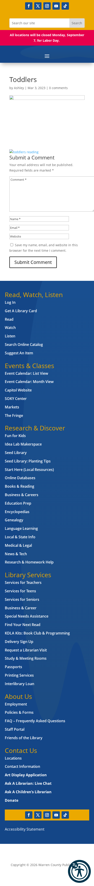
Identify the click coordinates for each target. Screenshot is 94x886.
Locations (13, 758)
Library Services (28, 574)
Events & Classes (29, 365)
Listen (10, 336)
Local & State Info (20, 536)
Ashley (19, 88)
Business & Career (21, 607)
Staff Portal (14, 729)
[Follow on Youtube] (56, 6)
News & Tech (16, 553)
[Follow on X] (38, 6)
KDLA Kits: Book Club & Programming (37, 633)
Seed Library (16, 452)
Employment (16, 704)
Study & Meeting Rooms (26, 658)
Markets (12, 407)
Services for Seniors (22, 599)
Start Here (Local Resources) (29, 469)
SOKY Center (16, 398)
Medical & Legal (18, 545)
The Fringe (14, 415)
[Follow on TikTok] (65, 6)
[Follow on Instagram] (47, 6)
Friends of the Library (23, 737)
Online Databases (20, 477)
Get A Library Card (21, 310)
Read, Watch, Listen (34, 294)
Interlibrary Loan (19, 683)
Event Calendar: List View (26, 373)
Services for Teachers (23, 582)
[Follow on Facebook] (28, 6)
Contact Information (22, 766)
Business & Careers (21, 494)
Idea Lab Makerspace (23, 444)
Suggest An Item (19, 352)
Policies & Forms (19, 712)
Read (9, 319)
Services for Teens (20, 590)
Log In (10, 302)
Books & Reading (19, 486)
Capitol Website (18, 390)
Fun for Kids (15, 435)
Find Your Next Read (22, 624)
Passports (13, 666)
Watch (10, 327)
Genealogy (14, 519)
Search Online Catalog (24, 344)
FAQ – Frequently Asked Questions (35, 720)
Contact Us (21, 750)
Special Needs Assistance (26, 616)
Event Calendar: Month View (29, 381)
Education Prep (18, 503)
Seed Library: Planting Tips (28, 461)
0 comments (58, 88)
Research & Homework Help (29, 562)
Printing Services (19, 675)
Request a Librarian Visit (26, 650)
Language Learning (21, 528)
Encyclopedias (17, 511)
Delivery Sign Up (19, 641)
